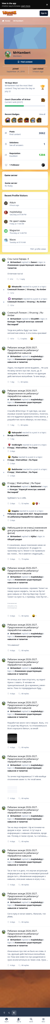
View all (42, 114)
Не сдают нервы (18, 221)
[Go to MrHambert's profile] (4, 260)
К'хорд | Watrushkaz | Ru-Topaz (22, 447)
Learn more (5, 4)
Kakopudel (17, 432)
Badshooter (17, 469)
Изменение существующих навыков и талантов (24, 360)
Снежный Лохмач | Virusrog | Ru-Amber (26, 289)
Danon (34, 262)
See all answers (16, 145)
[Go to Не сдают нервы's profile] (6, 222)
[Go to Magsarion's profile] (6, 231)
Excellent (13, 156)
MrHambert (15, 262)
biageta (15, 511)
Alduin (13, 202)
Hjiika (33, 536)
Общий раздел (14, 539)
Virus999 (35, 318)
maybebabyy (16, 211)
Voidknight (17, 444)
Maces (13, 239)
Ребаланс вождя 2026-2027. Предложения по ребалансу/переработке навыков (23, 350)
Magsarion (15, 230)
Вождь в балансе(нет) (18, 435)
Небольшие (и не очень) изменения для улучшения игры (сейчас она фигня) (27, 530)
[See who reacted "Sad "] (36, 503)
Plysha (15, 457)
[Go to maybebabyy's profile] (6, 212)
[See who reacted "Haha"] (31, 338)
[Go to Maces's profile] (6, 240)
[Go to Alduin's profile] (6, 203)
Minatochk (17, 286)
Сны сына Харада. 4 (18, 258)
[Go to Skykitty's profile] (43, 165)
